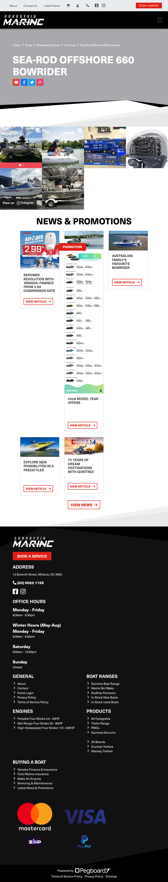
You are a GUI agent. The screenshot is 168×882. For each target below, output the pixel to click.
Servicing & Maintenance (34, 783)
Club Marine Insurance (33, 774)
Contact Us (30, 5)
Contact (22, 688)
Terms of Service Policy (33, 702)
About (13, 5)
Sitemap (111, 876)
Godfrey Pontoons (103, 693)
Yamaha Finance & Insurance (37, 769)
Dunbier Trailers (102, 746)
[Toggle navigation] (160, 20)
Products (98, 711)
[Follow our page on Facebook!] (96, 5)
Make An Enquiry (29, 778)
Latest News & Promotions (35, 788)
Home (16, 45)
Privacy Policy (26, 697)
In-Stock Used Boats (105, 702)
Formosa (70, 45)
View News (81, 504)
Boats (28, 45)
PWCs (95, 727)
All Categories (100, 718)
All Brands (98, 742)
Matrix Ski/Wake (102, 688)
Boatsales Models (48, 45)
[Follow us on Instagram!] (23, 592)
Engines (23, 711)
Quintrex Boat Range (105, 683)
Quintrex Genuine (103, 732)
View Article (36, 301)
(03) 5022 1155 (30, 582)
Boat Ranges (102, 676)
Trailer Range (100, 723)
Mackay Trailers (102, 751)
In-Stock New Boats (104, 697)
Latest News (52, 5)
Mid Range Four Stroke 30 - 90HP (39, 723)
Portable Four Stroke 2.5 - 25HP (38, 718)
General (23, 676)
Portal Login (25, 693)
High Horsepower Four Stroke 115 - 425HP (46, 727)
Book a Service (32, 556)
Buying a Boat (29, 762)
